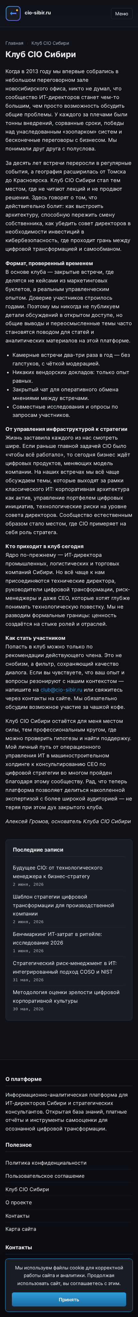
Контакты (17, 1216)
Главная (14, 43)
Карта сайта (20, 1229)
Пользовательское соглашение (44, 1176)
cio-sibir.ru (38, 13)
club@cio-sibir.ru (61, 689)
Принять (69, 1300)
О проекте (18, 1202)
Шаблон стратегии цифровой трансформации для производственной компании (63, 905)
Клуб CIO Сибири (27, 1189)
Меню (121, 13)
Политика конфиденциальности (46, 1163)
